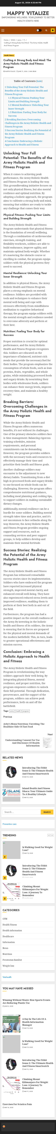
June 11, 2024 (22, 71)
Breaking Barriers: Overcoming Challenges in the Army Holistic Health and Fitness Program (28, 123)
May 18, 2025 (28, 777)
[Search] (46, 30)
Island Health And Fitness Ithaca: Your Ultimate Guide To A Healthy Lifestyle (37, 791)
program (26, 711)
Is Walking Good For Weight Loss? (37, 845)
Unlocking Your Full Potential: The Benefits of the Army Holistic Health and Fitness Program (26, 90)
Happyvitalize (10, 71)
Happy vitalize (28, 13)
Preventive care (9, 824)
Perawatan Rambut (12, 959)
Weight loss (8, 965)
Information (9, 942)
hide (39, 81)
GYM (5, 918)
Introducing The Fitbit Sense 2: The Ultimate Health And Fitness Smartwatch (37, 770)
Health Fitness (9, 55)
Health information (12, 930)
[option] (28, 848)
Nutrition (7, 954)
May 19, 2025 (28, 850)
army (12, 711)
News (5, 948)
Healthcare (8, 936)
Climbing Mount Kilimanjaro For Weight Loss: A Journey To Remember (35, 888)
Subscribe (53, 30)
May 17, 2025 (28, 1091)
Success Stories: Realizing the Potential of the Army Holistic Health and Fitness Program (28, 134)
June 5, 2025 (8, 1006)
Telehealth (7, 977)
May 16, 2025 (8, 1107)
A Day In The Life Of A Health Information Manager (34, 1022)
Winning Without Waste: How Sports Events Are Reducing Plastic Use (26, 1001)
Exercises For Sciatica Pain (17, 1104)
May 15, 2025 (28, 797)
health (18, 711)
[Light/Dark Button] (39, 30)
